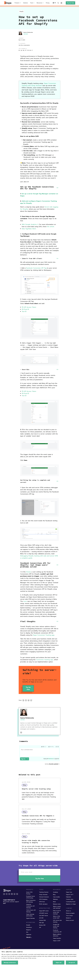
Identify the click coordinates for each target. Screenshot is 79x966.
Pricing (47, 3)
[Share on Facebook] (23, 700)
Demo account (70, 920)
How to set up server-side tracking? (57, 912)
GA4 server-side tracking (57, 921)
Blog (54, 894)
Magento (28, 930)
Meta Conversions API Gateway (30, 901)
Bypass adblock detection (57, 935)
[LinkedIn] (14, 894)
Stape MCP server (44, 911)
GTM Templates (43, 899)
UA (21, 50)
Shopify (21, 11)
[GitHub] (12, 894)
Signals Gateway (30, 918)
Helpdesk (68, 897)
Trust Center (69, 915)
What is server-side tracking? (57, 907)
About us (68, 911)
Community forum (70, 902)
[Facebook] (4, 894)
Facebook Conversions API (57, 931)
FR (28, 50)
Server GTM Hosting (29, 893)
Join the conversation (24, 45)
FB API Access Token (29, 307)
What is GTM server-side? (56, 917)
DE (30, 50)
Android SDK (42, 920)
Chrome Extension (44, 897)
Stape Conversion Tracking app (43, 635)
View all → (29, 937)
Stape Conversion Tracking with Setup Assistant (39, 84)
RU (23, 50)
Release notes (57, 904)
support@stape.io (9, 900)
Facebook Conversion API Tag (36, 268)
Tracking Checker (43, 892)
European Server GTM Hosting (30, 897)
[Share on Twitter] (26, 700)
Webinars (55, 899)
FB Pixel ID (25, 309)
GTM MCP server (43, 913)
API (40, 927)
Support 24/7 (69, 894)
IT (32, 50)
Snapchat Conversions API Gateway (30, 906)
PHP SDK (41, 923)
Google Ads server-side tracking (56, 926)
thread (28, 572)
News (54, 902)
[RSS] (17, 894)
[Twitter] (7, 894)
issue (25, 601)
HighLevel (28, 934)
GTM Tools (42, 902)
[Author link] (21, 732)
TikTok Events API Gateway (31, 911)
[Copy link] (31, 700)
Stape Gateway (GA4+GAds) (30, 915)
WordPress (29, 927)
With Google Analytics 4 (30, 224)
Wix (27, 932)
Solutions (25, 3)
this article (50, 226)
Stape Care (69, 892)
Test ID (24, 311)
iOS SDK (41, 918)
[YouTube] (9, 894)
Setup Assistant (43, 894)
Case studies (56, 897)
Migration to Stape (71, 904)
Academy (55, 892)
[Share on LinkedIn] (28, 700)
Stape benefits (57, 938)
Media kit (68, 918)
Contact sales (69, 899)
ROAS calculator (43, 904)
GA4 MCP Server (43, 915)
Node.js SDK (42, 925)
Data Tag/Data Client (29, 229)
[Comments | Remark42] (39, 757)
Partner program (70, 913)
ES (19, 50)
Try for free (70, 3)
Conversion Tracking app (44, 660)
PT (26, 50)
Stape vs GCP (56, 941)
